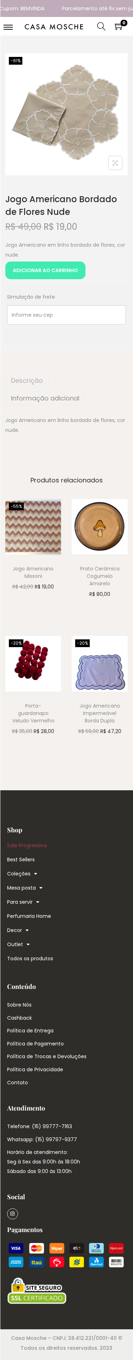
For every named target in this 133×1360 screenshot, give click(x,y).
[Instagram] (12, 1213)
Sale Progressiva (27, 845)
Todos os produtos (30, 958)
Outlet (15, 944)
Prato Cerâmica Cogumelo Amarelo (100, 576)
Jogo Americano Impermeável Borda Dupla (99, 713)
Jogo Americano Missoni (33, 572)
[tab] (66, 381)
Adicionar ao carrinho (45, 270)
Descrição (27, 380)
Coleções (19, 873)
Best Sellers (21, 859)
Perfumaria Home (29, 916)
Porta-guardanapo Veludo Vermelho (33, 713)
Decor (14, 930)
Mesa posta (21, 887)
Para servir (20, 901)
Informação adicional (45, 398)
